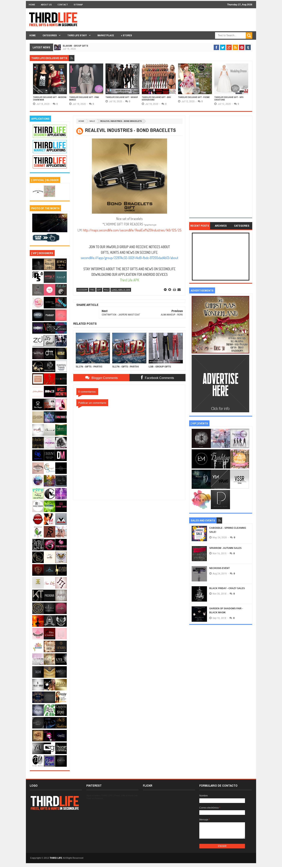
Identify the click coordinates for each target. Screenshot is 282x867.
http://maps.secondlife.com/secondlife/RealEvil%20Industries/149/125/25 (132, 230)
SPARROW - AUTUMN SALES (225, 548)
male (92, 121)
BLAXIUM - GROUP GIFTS (75, 45)
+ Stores (126, 35)
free (92, 289)
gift (99, 289)
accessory (82, 289)
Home (32, 4)
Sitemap (78, 4)
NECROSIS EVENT (219, 568)
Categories (50, 35)
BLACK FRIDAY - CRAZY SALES (227, 588)
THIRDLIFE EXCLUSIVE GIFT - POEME (194, 97)
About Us (46, 4)
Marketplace (105, 35)
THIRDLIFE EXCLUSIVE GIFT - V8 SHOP (122, 97)
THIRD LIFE (56, 858)
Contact (63, 4)
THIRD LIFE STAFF (77, 35)
